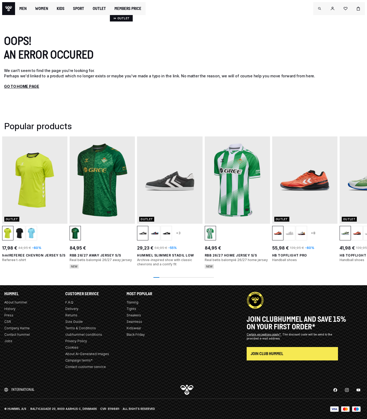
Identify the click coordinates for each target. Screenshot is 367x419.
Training (132, 302)
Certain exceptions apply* (264, 334)
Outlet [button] (99, 8)
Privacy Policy (76, 341)
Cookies (71, 347)
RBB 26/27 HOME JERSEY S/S (231, 255)
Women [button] (41, 8)
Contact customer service (85, 367)
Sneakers (134, 315)
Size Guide (74, 322)
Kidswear (134, 328)
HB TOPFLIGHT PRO (289, 255)
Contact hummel (17, 335)
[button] (319, 8)
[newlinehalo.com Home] (8, 8)
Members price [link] (127, 8)
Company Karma (17, 328)
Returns (71, 315)
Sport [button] (78, 8)
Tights (131, 309)
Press (8, 315)
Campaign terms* (79, 360)
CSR (7, 322)
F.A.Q (69, 302)
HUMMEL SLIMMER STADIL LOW (165, 255)
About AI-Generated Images (87, 354)
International (23, 390)
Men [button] (23, 8)
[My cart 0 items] (358, 8)
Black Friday (136, 335)
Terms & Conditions (80, 328)
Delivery (71, 309)
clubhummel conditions (83, 335)
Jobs (8, 341)
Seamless (134, 322)
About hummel (15, 302)
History (10, 309)
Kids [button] (60, 8)
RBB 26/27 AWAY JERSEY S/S (95, 255)
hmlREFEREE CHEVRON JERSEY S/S (34, 255)
